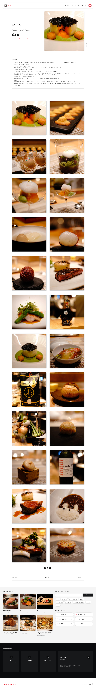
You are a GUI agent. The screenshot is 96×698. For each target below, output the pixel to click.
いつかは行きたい (74, 599)
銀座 (58, 605)
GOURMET (67, 5)
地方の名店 (69, 602)
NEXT (81, 577)
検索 (89, 595)
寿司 (82, 599)
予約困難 (65, 599)
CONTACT (84, 5)
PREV (15, 577)
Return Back (48, 577)
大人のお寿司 (60, 602)
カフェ (89, 602)
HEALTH (74, 5)
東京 (22, 30)
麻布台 (28, 30)
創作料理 (15, 30)
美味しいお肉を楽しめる (79, 602)
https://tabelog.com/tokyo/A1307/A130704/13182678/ (24, 38)
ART (79, 5)
